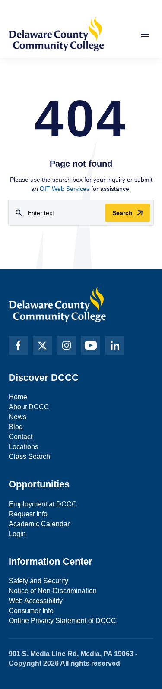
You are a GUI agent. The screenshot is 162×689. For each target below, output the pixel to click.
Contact (20, 436)
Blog (16, 426)
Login (17, 533)
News (17, 416)
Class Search (29, 456)
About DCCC (29, 407)
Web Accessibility (36, 600)
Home (18, 397)
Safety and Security (38, 581)
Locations (23, 446)
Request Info (28, 514)
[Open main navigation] (144, 34)
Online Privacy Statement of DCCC (62, 620)
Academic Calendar (39, 524)
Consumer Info (31, 610)
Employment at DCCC (43, 504)
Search (122, 212)
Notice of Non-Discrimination (53, 590)
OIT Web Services (64, 188)
